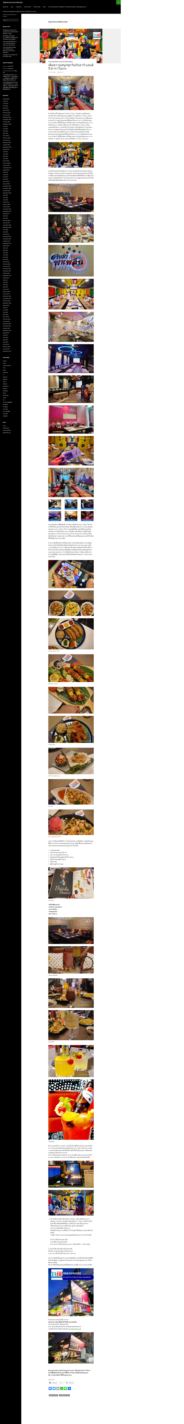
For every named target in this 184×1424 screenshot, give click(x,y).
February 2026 (6, 112)
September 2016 (7, 303)
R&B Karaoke (53, 1395)
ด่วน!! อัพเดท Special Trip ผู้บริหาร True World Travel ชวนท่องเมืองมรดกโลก (67, 6)
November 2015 (7, 326)
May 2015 (5, 339)
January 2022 (6, 206)
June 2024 (5, 154)
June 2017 (5, 282)
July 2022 (5, 195)
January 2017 (6, 294)
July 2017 (5, 280)
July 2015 (5, 335)
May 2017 (5, 284)
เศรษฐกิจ (5, 416)
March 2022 (6, 202)
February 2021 (6, 220)
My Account (27, 6)
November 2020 (7, 225)
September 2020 (7, 227)
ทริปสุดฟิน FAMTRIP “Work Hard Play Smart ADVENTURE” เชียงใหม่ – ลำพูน (10, 31)
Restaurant (69, 61)
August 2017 (6, 277)
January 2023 (6, 183)
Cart (12, 6)
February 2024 (6, 163)
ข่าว (4, 400)
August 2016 (6, 305)
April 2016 (5, 314)
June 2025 (5, 128)
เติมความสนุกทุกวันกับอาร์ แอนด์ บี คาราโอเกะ (71, 66)
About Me (5, 6)
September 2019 (7, 243)
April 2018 (5, 259)
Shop (44, 6)
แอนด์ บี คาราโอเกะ (64, 1395)
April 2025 (5, 133)
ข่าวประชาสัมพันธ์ (7, 402)
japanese (5, 377)
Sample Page (37, 6)
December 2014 (7, 351)
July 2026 (5, 101)
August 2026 (6, 99)
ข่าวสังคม (5, 404)
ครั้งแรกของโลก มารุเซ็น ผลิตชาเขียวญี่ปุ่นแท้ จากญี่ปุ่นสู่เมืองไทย (10, 87)
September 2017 (7, 275)
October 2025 (6, 122)
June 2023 (5, 174)
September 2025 (7, 124)
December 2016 (7, 296)
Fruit (4, 368)
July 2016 (5, 307)
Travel (4, 397)
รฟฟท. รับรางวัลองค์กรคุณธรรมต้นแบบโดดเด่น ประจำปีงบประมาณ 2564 (19, 11)
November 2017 (7, 271)
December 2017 (7, 268)
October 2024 (6, 144)
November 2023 (7, 167)
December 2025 (7, 117)
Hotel (4, 370)
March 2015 (6, 344)
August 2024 (6, 149)
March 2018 (6, 261)
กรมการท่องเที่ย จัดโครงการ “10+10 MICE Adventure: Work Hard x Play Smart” (10, 43)
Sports (4, 393)
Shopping (5, 390)
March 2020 (6, 234)
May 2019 (5, 248)
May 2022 (5, 200)
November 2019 (7, 238)
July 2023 (5, 172)
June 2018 (5, 255)
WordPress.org (7, 432)
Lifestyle (62, 61)
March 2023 (6, 181)
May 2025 (5, 131)
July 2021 (5, 216)
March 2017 (6, 289)
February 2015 (6, 346)
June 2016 (5, 310)
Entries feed (6, 428)
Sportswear (6, 395)
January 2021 (6, 222)
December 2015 (7, 323)
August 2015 (6, 333)
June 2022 (5, 197)
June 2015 (5, 337)
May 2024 (5, 156)
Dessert (5, 361)
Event (4, 363)
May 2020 (5, 232)
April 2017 (5, 287)
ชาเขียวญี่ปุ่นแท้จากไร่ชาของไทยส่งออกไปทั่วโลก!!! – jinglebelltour (10, 84)
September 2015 (7, 330)
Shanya (61, 72)
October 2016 (6, 300)
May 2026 (5, 105)
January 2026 (6, 115)
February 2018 (6, 264)
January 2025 (6, 140)
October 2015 (6, 328)
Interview (5, 372)
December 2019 (7, 236)
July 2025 (5, 126)
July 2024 (5, 151)
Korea (4, 381)
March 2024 (6, 161)
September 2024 (7, 147)
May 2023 (5, 177)
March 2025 (6, 135)
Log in (4, 425)
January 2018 (6, 266)
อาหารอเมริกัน (6, 411)
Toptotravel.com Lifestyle (13, 2)
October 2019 (6, 241)
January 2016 (6, 321)
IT (3, 374)
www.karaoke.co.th (75, 1329)
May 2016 (5, 312)
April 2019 (5, 250)
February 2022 (6, 204)
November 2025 (7, 119)
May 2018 (5, 257)
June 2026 (5, 103)
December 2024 (7, 142)
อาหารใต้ (5, 413)
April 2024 (5, 158)
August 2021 (6, 213)
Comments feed (7, 430)
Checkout (19, 6)
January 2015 (6, 349)
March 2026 (6, 110)
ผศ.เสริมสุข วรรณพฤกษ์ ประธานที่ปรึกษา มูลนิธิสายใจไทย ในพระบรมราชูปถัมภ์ (10, 37)
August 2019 (6, 245)
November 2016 (7, 298)
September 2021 (7, 211)
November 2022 (7, 188)
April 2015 (5, 342)
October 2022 (6, 190)
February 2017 (6, 291)
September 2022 (7, 193)
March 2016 (6, 316)
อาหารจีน (5, 409)
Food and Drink (53, 61)
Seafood (5, 388)
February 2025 (6, 138)
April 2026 (5, 108)
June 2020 (5, 229)
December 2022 (7, 186)
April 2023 (5, 179)
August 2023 (6, 170)
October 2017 (6, 273)
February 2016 (6, 319)
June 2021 (5, 218)
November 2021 (7, 209)
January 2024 (6, 165)
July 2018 (5, 252)
